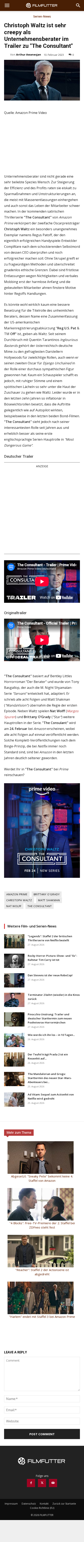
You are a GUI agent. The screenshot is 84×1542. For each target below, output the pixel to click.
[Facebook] (31, 1483)
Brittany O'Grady (47, 894)
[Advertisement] (42, 511)
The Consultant (40, 906)
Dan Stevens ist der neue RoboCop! (50, 975)
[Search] (78, 5)
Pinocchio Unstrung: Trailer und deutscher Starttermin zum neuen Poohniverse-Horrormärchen (50, 1018)
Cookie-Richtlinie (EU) (42, 1508)
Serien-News (42, 16)
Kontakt (44, 1503)
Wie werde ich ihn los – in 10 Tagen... (51, 1035)
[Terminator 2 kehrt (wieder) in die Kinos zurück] (14, 1000)
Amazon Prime (17, 894)
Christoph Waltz (19, 900)
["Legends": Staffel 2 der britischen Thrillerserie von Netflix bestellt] (14, 941)
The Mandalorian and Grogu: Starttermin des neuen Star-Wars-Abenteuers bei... (50, 1078)
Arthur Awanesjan (28, 54)
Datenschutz (29, 1503)
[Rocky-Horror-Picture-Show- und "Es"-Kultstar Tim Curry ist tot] (14, 961)
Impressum (11, 1503)
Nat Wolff (13, 906)
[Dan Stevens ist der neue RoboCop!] (14, 980)
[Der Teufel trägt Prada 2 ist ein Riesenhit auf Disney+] (14, 1059)
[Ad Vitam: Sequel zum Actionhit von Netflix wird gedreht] (14, 1099)
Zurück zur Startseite (64, 1503)
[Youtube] (53, 1483)
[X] (42, 1483)
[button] (6, 5)
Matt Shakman (49, 900)
